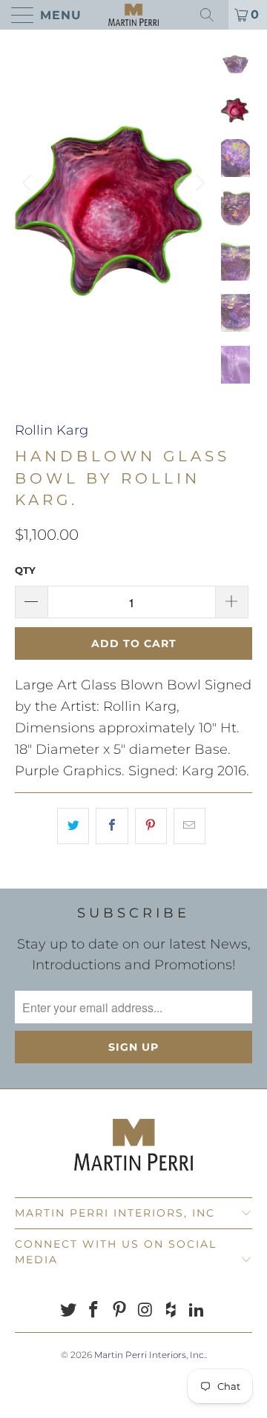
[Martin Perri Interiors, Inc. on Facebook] (94, 1311)
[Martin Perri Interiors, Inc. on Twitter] (68, 1311)
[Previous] (29, 183)
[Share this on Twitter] (73, 826)
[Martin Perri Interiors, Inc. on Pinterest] (120, 1311)
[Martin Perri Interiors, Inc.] (133, 15)
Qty (25, 570)
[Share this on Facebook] (112, 826)
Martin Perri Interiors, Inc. (149, 1354)
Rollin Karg (51, 430)
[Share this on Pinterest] (151, 826)
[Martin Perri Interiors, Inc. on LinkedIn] (197, 1311)
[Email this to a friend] (189, 826)
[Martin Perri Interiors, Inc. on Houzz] (171, 1311)
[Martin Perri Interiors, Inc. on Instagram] (146, 1311)
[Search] (212, 14)
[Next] (198, 183)
